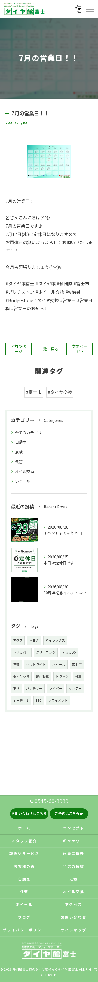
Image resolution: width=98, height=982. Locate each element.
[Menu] (89, 9)
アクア (18, 640)
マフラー (75, 688)
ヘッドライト (36, 664)
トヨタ (34, 640)
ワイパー (55, 688)
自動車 (20, 442)
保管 (19, 461)
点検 (19, 452)
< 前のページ (18, 348)
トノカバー (21, 652)
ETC (39, 700)
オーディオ (21, 700)
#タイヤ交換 (60, 392)
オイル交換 (24, 471)
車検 (16, 688)
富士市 (77, 664)
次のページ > (79, 348)
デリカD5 (69, 652)
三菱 (16, 664)
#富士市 (34, 392)
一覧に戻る (49, 349)
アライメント (58, 700)
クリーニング (46, 652)
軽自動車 (42, 676)
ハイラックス (55, 640)
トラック (62, 676)
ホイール (22, 481)
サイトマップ (74, 930)
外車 (78, 676)
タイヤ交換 (21, 676)
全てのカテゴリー (30, 432)
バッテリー (34, 688)
